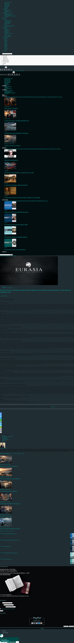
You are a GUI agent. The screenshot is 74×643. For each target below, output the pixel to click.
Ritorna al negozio (11, 641)
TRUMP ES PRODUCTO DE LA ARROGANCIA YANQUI (16, 212)
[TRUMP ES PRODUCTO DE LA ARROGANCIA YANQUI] (10, 209)
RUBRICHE (4, 27)
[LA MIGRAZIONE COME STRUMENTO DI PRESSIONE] (10, 130)
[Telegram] (37, 424)
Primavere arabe (5, 438)
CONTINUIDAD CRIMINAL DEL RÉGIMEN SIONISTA (15, 237)
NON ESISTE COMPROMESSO (11, 160)
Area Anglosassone (7, 21)
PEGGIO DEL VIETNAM (6, 516)
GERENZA (6, 87)
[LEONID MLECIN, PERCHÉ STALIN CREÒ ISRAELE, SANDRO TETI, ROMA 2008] (10, 194)
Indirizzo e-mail (3, 606)
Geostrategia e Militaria (8, 33)
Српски (5, 48)
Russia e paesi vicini (7, 26)
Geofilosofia (6, 32)
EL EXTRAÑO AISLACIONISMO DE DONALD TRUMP (16, 224)
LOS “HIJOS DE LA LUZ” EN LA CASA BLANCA (14, 249)
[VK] (37, 422)
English (5, 39)
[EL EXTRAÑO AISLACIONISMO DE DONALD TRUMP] (10, 221)
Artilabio (42, 628)
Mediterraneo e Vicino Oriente (9, 25)
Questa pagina (53, 406)
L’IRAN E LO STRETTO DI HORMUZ (12, 145)
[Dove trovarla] (2, 51)
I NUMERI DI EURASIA (8, 13)
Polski (23, 200)
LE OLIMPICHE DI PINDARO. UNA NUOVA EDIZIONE (16, 185)
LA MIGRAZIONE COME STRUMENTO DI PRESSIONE (16, 133)
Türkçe (5, 46)
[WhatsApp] (37, 420)
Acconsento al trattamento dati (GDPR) (8, 608)
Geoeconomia (6, 31)
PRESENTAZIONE (7, 10)
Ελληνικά (6, 47)
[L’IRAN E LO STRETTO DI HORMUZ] (10, 142)
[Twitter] (37, 417)
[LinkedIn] (37, 418)
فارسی (5, 49)
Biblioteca (6, 28)
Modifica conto (5, 58)
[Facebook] (37, 413)
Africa (5, 19)
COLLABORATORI (7, 88)
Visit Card (6, 7)
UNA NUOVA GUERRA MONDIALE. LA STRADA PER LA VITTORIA (19, 172)
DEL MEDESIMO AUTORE (18, 453)
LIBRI (3, 17)
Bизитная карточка (7, 2)
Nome (1, 602)
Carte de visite (6, 4)
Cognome (1, 604)
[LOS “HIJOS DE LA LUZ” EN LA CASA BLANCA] (10, 246)
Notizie (5, 34)
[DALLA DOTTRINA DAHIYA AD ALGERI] (6, 525)
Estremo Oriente (7, 23)
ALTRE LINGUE (5, 37)
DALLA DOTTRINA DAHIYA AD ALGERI (10, 528)
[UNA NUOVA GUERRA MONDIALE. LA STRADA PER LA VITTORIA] (10, 169)
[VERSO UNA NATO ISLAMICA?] (10, 105)
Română (5, 45)
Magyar (5, 42)
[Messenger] (37, 415)
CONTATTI (4, 50)
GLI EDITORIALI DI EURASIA (10, 15)
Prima (1, 255)
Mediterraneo (4, 437)
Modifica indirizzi (6, 60)
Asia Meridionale (7, 22)
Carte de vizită (6, 5)
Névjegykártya (6, 6)
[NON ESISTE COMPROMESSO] (10, 157)
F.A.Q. (3, 64)
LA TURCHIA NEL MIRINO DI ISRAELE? (10, 503)
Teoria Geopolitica (7, 36)
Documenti (6, 30)
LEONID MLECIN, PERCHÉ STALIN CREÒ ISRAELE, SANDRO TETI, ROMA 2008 (22, 197)
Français (5, 41)
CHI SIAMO (4, 9)
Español (5, 40)
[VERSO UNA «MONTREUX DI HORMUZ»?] (6, 475)
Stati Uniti (4, 440)
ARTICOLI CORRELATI (5, 453)
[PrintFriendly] (37, 427)
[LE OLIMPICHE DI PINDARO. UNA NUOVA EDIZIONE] (10, 182)
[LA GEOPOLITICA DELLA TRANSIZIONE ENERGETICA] (10, 117)
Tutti (5, 96)
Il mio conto (5, 55)
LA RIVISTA (4, 89)
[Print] (37, 429)
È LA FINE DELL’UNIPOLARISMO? (8, 491)
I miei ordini (5, 57)
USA (3, 441)
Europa (5, 24)
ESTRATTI (6, 16)
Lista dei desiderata (5, 61)
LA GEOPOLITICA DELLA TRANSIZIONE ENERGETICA (16, 120)
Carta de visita (6, 3)
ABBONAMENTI (7, 14)
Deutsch (5, 38)
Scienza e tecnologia (7, 35)
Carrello (4, 63)
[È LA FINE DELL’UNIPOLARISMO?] (6, 488)
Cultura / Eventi (7, 29)
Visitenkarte (6, 8)
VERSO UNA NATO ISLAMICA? (11, 108)
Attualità (3, 286)
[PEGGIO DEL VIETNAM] (6, 513)
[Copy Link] (37, 430)
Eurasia (3, 435)
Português (27, 200)
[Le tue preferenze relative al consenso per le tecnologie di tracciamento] (5, 641)
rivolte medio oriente (5, 439)
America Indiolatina (7, 20)
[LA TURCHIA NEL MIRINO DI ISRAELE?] (6, 500)
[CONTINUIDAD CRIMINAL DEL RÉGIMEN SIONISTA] (10, 234)
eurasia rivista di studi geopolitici (7, 436)
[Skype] (37, 425)
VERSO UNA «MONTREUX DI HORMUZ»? (10, 478)
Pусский (31, 200)
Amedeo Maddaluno (3, 295)
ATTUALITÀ (4, 18)
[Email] (37, 432)
